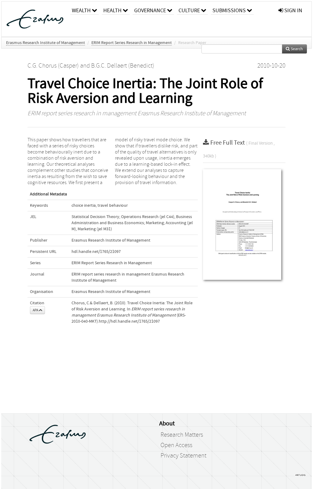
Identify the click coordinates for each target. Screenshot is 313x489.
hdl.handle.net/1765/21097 (96, 251)
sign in (292, 10)
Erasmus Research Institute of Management (45, 42)
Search (296, 48)
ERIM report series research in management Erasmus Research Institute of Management (137, 113)
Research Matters (181, 435)
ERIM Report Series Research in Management (131, 42)
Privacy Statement (183, 455)
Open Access (176, 445)
